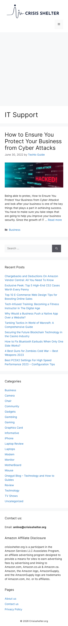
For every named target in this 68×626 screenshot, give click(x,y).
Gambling (11, 417)
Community (12, 406)
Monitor (9, 459)
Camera (10, 395)
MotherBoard (13, 465)
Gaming (10, 422)
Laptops (10, 449)
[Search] (56, 248)
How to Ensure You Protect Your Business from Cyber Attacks (33, 141)
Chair (8, 401)
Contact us (12, 604)
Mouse (9, 470)
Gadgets (10, 411)
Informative (12, 433)
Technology (12, 490)
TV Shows (11, 495)
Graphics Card (14, 427)
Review (9, 485)
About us (10, 598)
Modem (9, 454)
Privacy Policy (13, 609)
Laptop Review (14, 443)
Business (14, 229)
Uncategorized (14, 501)
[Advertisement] (34, 67)
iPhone (9, 438)
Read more (55, 219)
